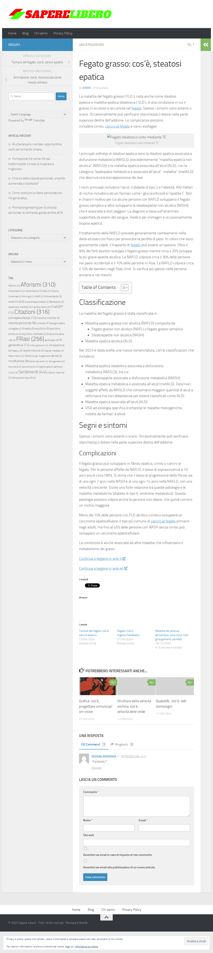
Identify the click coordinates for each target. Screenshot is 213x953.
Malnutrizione (16, 356)
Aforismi (38, 284)
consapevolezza (22, 318)
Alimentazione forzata (38, 291)
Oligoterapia (46, 366)
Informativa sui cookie (86, 946)
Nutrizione (14, 366)
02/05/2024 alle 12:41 (133, 756)
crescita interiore (48, 317)
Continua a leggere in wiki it (100, 558)
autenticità (16, 301)
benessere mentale (20, 307)
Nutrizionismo (30, 366)
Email (143, 820)
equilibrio (42, 328)
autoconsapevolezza (37, 301)
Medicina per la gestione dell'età (43, 355)
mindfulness (18, 361)
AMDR (38, 296)
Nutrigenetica (57, 361)
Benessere (57, 301)
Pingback (124, 744)
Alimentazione (16, 291)
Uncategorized (91, 45)
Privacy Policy (62, 33)
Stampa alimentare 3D (24, 377)
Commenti (95, 744)
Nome (88, 820)
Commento (91, 792)
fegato (136, 108)
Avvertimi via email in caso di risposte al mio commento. (117, 855)
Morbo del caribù (38, 361)
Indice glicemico (39, 345)
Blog (25, 33)
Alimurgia (28, 296)
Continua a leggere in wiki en (101, 568)
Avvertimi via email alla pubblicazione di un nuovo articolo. (119, 867)
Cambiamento (41, 307)
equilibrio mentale (34, 333)
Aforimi (14, 285)
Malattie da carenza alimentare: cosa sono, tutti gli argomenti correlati (171, 635)
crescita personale (22, 323)
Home (12, 33)
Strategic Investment (104, 756)
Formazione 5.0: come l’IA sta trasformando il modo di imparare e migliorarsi (31, 164)
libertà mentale (54, 350)
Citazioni (32, 312)
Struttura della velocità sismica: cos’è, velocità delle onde (134, 706)
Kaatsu (17, 350)
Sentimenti (32, 372)
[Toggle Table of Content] (123, 287)
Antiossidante (53, 296)
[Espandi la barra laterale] (206, 45)
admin (86, 88)
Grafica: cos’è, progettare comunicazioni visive (95, 706)
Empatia (28, 328)
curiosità (42, 323)
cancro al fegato (117, 126)
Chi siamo (41, 33)
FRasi (30, 338)
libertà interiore (33, 350)
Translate (39, 120)
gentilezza (51, 340)
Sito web (88, 835)
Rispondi (97, 767)
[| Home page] (60, 14)
